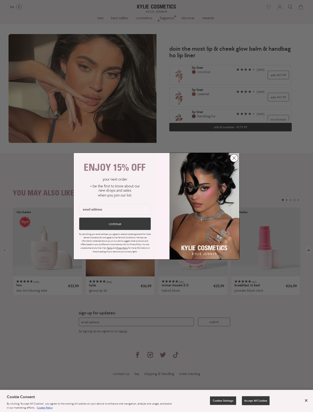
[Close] (306, 400)
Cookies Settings (223, 400)
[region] (156, 401)
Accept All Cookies (255, 400)
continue (115, 224)
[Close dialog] (234, 158)
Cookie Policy (45, 407)
